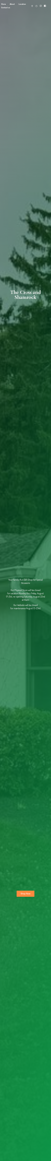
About (12, 4)
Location (22, 4)
